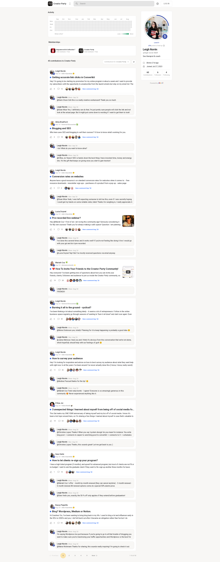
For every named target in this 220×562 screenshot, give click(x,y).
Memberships (54, 42)
